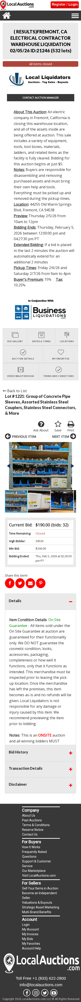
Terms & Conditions (36, 825)
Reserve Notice (32, 830)
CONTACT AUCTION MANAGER (40, 97)
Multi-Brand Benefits (36, 912)
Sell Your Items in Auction (40, 888)
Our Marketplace (34, 871)
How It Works (31, 847)
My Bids (27, 939)
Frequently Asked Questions (34, 854)
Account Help (31, 948)
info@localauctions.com (41, 985)
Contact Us (30, 834)
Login (26, 924)
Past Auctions (32, 820)
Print (70, 430)
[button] (40, 466)
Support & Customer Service (36, 863)
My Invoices (30, 934)
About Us (28, 815)
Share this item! (16, 575)
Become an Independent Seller (39, 895)
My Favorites (31, 943)
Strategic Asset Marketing (40, 907)
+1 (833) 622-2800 (49, 978)
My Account (30, 929)
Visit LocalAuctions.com (39, 875)
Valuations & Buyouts (37, 902)
